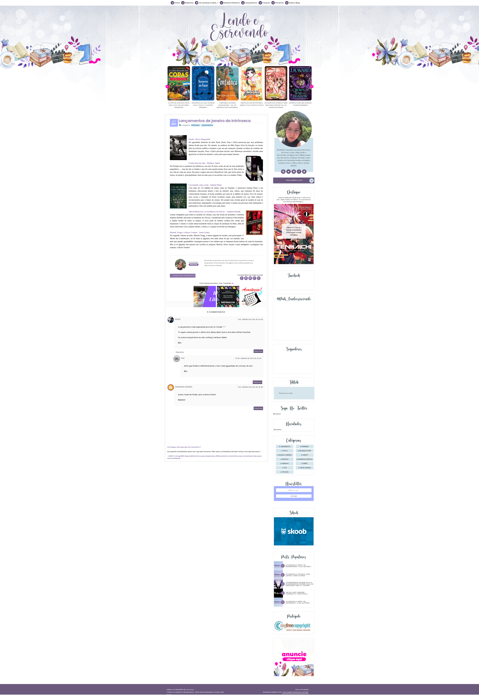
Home (177, 3)
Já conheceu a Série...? (208, 3)
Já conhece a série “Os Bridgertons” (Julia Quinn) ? (299, 565)
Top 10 (285, 451)
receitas (285, 459)
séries (305, 463)
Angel (178, 319)
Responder (258, 351)
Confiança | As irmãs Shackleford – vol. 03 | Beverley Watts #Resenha (178, 105)
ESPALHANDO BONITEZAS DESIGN (295, 692)
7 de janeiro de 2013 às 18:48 (250, 387)
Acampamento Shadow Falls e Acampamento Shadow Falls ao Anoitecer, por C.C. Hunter (299, 584)
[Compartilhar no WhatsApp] (259, 278)
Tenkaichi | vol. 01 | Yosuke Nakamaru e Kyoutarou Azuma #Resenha (293, 231)
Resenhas (189, 3)
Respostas (180, 352)
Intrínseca (195, 125)
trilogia (285, 472)
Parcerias (279, 3)
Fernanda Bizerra (183, 387)
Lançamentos (251, 3)
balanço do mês (305, 451)
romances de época (305, 459)
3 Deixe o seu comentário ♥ (183, 275)
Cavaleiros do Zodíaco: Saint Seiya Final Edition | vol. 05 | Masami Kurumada (227, 105)
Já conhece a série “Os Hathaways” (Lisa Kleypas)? (298, 602)
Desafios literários (231, 3)
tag (285, 468)
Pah (183, 358)
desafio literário (285, 455)
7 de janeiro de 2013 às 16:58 (250, 319)
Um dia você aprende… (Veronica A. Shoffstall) (297, 593)
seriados (285, 463)
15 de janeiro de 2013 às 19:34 (248, 358)
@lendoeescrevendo (286, 393)
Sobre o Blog (294, 3)
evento (305, 455)
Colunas (266, 3)
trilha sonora (305, 468)
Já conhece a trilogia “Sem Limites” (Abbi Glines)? (298, 574)
